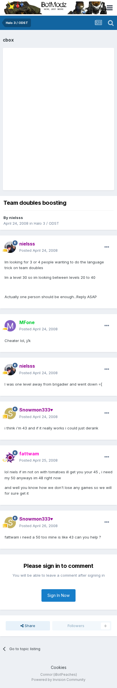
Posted (38, 250)
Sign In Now (58, 595)
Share (29, 625)
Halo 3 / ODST (46, 223)
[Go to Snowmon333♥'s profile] (10, 413)
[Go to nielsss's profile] (10, 247)
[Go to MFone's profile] (10, 325)
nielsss (16, 217)
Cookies (58, 667)
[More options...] (106, 247)
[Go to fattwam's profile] (10, 457)
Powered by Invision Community (58, 679)
